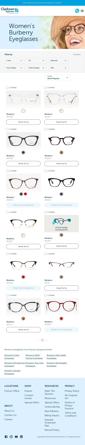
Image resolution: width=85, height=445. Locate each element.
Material (54, 60)
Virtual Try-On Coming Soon (23, 205)
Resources (50, 398)
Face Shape (11, 68)
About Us (9, 410)
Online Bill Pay (52, 406)
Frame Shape (34, 68)
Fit (30, 60)
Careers (8, 419)
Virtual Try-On (23, 122)
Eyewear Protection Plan (50, 422)
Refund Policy (52, 430)
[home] (10, 10)
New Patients (52, 411)
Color (8, 60)
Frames (28, 391)
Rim (52, 68)
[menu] (82, 11)
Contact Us (10, 415)
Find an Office (11, 391)
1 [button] (42, 340)
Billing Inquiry (52, 415)
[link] (23, 99)
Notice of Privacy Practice (70, 405)
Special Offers (32, 402)
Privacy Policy (72, 391)
